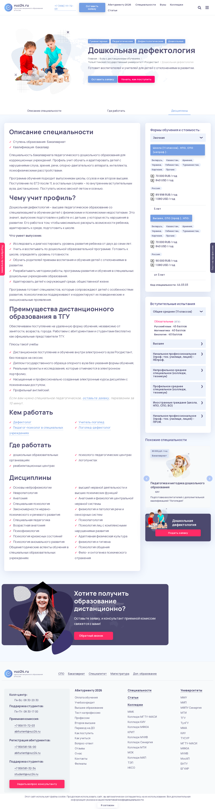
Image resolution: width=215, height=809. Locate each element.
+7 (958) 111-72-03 (64, 7)
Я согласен (107, 805)
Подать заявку (178, 533)
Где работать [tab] (116, 111)
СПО (61, 673)
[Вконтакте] (190, 674)
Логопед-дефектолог (95, 427)
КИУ (183, 733)
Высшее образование (89, 707)
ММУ (184, 697)
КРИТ (131, 732)
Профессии (82, 717)
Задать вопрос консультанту (37, 784)
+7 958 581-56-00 (25, 747)
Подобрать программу (2, 259)
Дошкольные (176, 41)
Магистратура (120, 673)
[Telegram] (207, 674)
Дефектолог (22, 422)
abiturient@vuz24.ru (27, 731)
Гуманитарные (99, 41)
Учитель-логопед (91, 422)
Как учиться (82, 738)
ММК (131, 711)
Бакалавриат (76, 673)
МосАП (185, 758)
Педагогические (122, 41)
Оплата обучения (86, 697)
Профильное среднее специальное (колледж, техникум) (169, 389)
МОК (131, 752)
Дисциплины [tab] (179, 111)
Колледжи (177, 4)
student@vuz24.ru (26, 774)
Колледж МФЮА (138, 726)
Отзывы (80, 748)
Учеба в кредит (85, 702)
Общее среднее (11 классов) (172, 311)
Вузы (163, 4)
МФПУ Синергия (191, 707)
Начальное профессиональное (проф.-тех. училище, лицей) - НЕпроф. (174, 357)
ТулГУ (185, 722)
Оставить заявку (92, 7)
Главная (92, 58)
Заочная (159, 138)
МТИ (184, 712)
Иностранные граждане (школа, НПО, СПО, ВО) (175, 404)
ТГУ (183, 717)
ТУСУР (185, 738)
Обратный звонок (91, 635)
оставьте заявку (96, 398)
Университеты (191, 690)
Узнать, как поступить (136, 79)
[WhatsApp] (199, 674)
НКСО (131, 767)
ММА (184, 727)
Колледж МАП (137, 757)
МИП (184, 702)
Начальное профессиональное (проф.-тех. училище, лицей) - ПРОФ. (174, 419)
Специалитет (98, 673)
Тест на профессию (87, 712)
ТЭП (130, 762)
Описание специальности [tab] (44, 111)
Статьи (112, 10)
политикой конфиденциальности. (124, 799)
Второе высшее (85, 722)
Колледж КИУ (136, 721)
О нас (78, 753)
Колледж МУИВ (138, 737)
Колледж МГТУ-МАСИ (142, 716)
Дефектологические (150, 41)
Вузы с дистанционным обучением (120, 58)
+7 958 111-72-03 (24, 725)
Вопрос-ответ (84, 743)
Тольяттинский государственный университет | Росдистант (123, 62)
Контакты (81, 758)
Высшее (158, 343)
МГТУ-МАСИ (189, 743)
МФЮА (185, 748)
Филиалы (81, 763)
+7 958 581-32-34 (25, 768)
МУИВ (184, 753)
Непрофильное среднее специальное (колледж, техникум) (169, 373)
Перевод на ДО (85, 727)
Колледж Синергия (140, 742)
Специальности (145, 4)
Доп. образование (145, 673)
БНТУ (184, 763)
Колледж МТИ (137, 747)
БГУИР (185, 768)
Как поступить (84, 733)
